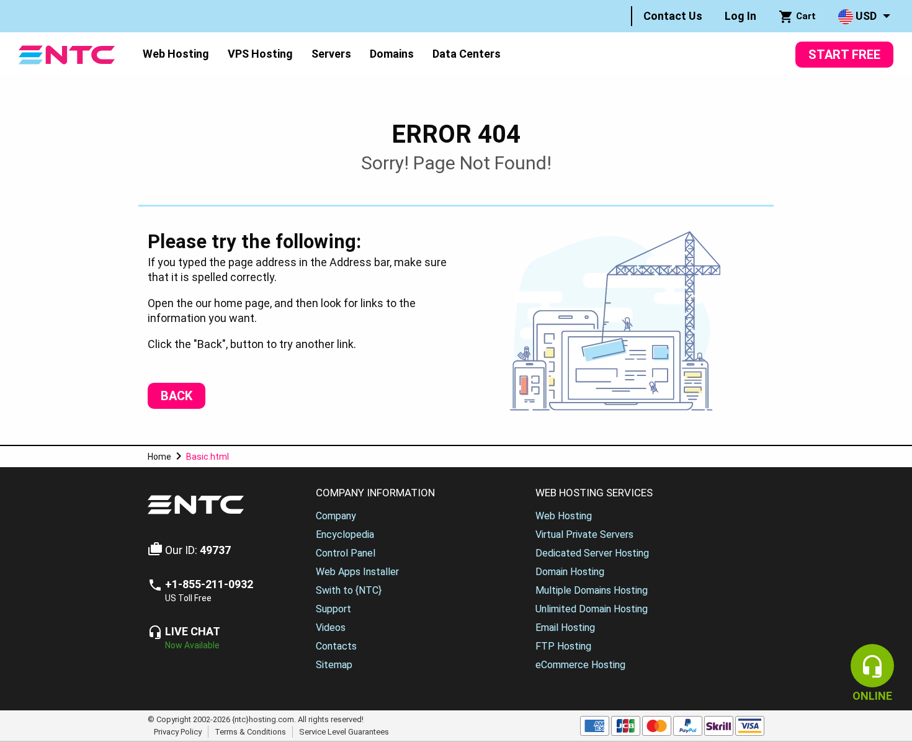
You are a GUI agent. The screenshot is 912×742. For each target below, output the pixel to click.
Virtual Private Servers (584, 534)
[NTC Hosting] (67, 53)
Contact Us (672, 15)
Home (159, 456)
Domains (392, 53)
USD (865, 15)
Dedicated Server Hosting (592, 553)
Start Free (844, 54)
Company (336, 516)
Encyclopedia (345, 534)
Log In (740, 15)
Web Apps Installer (357, 572)
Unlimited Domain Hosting (591, 609)
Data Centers (466, 53)
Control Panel (345, 553)
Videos (331, 627)
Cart (805, 16)
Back (176, 395)
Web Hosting (176, 53)
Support (333, 609)
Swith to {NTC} (349, 590)
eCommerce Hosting (580, 665)
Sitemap (334, 665)
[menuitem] (672, 16)
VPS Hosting (260, 53)
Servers (331, 53)
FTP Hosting (563, 646)
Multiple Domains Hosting (591, 590)
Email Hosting (565, 627)
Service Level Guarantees (344, 731)
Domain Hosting (569, 572)
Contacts (336, 646)
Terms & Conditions (250, 731)
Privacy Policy (178, 731)
